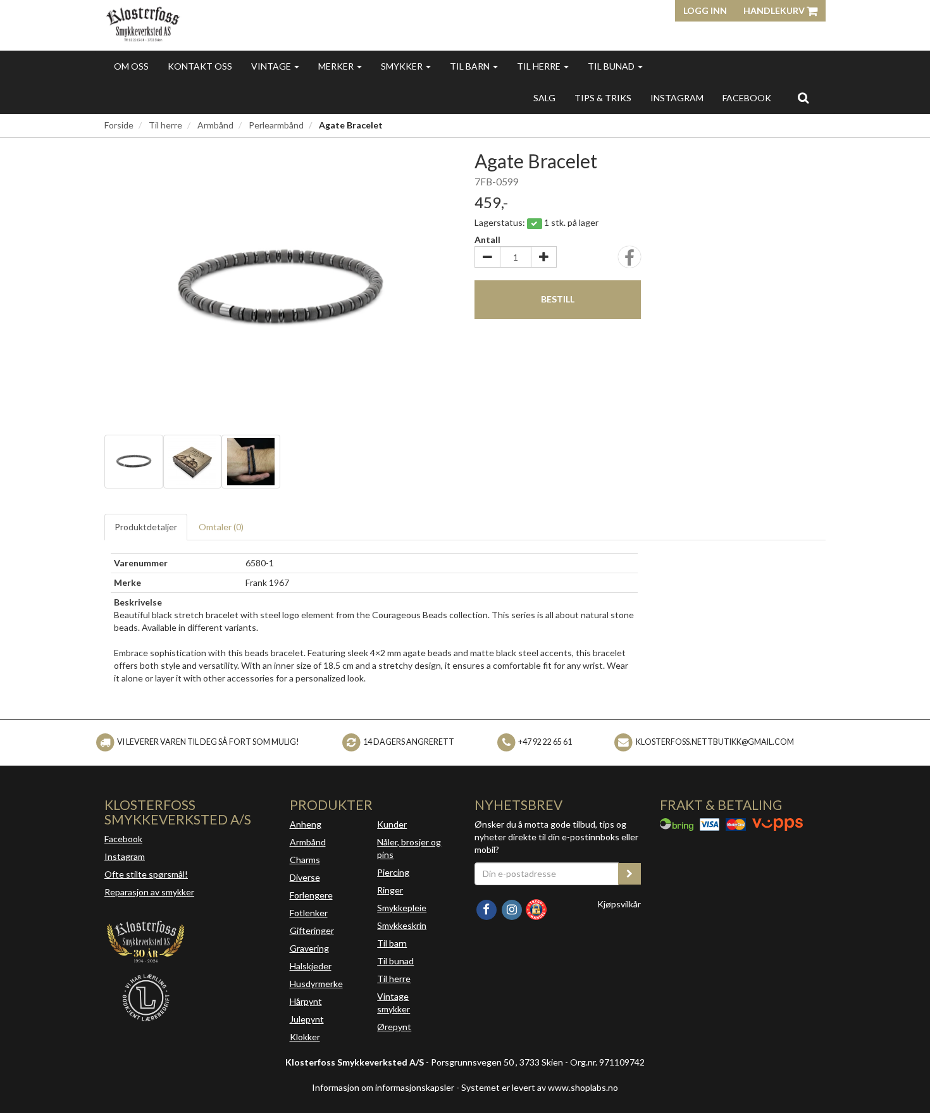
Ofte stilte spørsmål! (146, 874)
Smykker (403, 66)
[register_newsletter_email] (629, 874)
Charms (305, 859)
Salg (544, 97)
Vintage (272, 66)
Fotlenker (309, 912)
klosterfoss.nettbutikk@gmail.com (715, 742)
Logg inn (705, 10)
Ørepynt (394, 1026)
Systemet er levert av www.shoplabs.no (539, 1087)
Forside (118, 125)
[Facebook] (487, 908)
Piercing (393, 872)
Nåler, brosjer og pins (409, 848)
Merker (337, 66)
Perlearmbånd (276, 125)
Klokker (305, 1036)
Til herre (539, 66)
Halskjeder (311, 966)
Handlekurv (775, 10)
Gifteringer (312, 930)
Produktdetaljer (146, 526)
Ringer (390, 890)
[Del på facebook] (629, 261)
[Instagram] (512, 908)
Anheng (305, 824)
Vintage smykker (393, 1002)
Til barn (471, 66)
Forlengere (311, 895)
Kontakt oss (200, 66)
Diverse (305, 877)
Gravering (309, 948)
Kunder (392, 824)
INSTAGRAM (677, 97)
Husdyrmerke (316, 983)
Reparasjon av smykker (149, 891)
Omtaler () (221, 526)
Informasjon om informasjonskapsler (383, 1087)
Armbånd (215, 125)
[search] (803, 97)
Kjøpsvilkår (619, 903)
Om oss (131, 66)
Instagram (124, 856)
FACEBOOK (746, 97)
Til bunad (612, 66)
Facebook (123, 838)
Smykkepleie (401, 907)
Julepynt (307, 1019)
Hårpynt (306, 1001)
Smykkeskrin (401, 925)
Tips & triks (602, 97)
